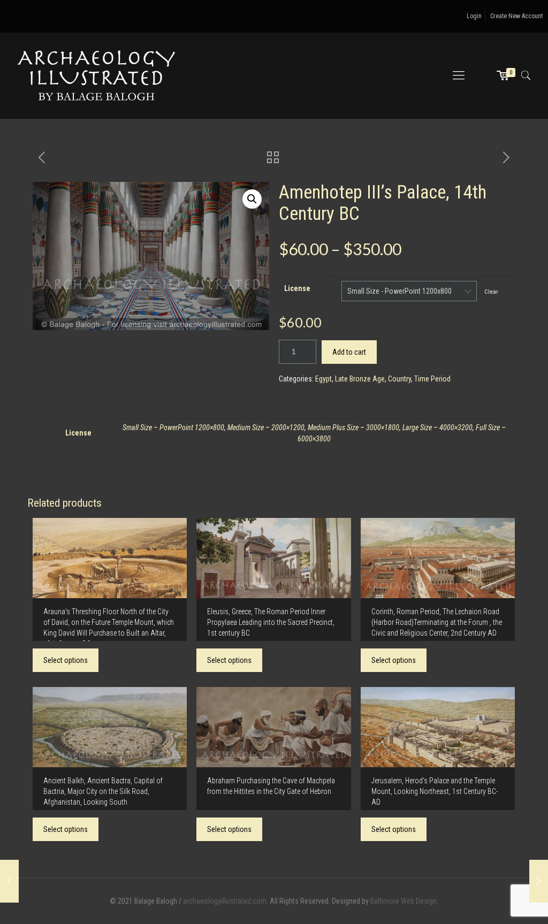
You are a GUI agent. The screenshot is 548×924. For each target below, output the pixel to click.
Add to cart (349, 352)
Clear (491, 291)
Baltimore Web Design (403, 901)
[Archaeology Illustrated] (96, 75)
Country (399, 379)
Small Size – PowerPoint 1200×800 (173, 427)
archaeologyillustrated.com (225, 901)
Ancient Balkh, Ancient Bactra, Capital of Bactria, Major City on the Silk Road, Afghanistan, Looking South (103, 791)
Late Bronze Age (360, 379)
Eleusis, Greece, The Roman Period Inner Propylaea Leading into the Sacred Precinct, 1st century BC (270, 622)
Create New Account (516, 16)
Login (474, 16)
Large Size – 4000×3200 (437, 427)
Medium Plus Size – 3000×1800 (353, 427)
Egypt (323, 379)
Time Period (432, 379)
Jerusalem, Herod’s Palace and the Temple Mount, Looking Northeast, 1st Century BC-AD (434, 791)
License (297, 288)
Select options (65, 660)
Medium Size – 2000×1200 (266, 427)
